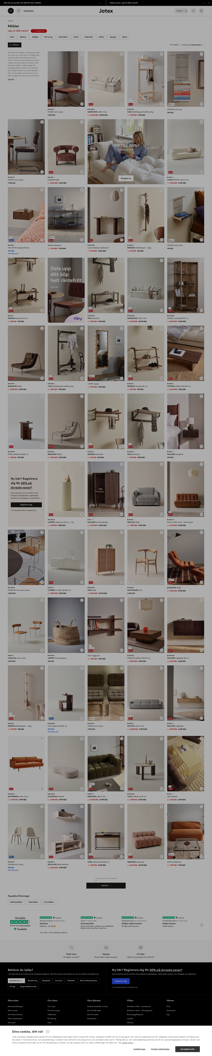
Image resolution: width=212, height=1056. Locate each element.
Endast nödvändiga (160, 1049)
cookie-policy (127, 1043)
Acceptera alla (188, 1049)
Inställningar (139, 1049)
